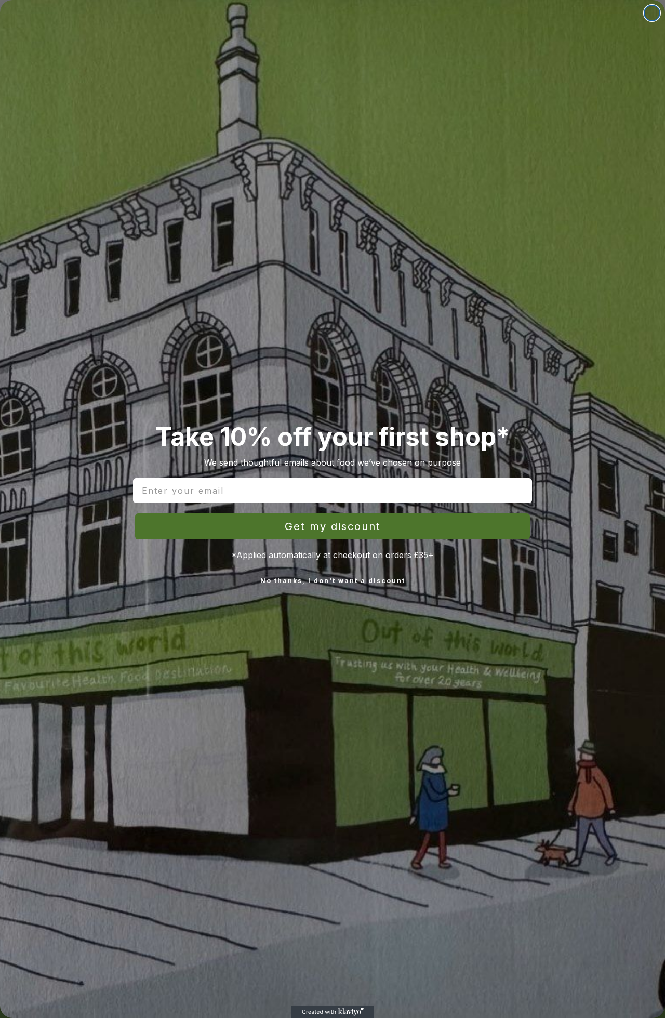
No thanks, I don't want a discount (332, 581)
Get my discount (333, 526)
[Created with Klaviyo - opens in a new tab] (332, 1012)
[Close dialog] (652, 13)
